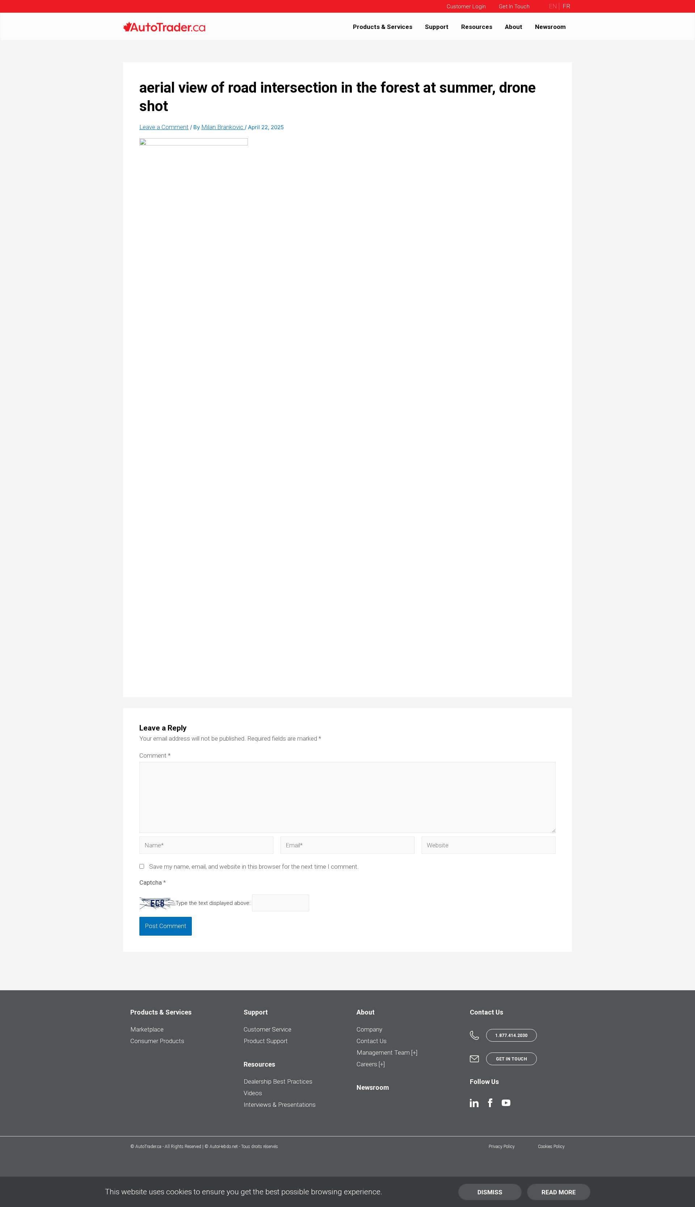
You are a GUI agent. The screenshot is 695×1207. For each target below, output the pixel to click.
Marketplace (147, 1029)
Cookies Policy (551, 1146)
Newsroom (550, 26)
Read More (559, 1192)
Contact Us (372, 1041)
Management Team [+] (387, 1052)
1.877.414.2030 (511, 1035)
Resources (476, 26)
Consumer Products (157, 1041)
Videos (253, 1093)
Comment (154, 755)
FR (565, 6)
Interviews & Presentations (280, 1104)
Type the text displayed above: (213, 903)
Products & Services (382, 26)
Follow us (484, 1081)
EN (553, 6)
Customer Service (267, 1029)
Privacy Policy (502, 1146)
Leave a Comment (164, 127)
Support (436, 26)
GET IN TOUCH (511, 1059)
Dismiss (489, 1192)
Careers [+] (371, 1064)
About (513, 26)
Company (369, 1029)
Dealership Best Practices (278, 1081)
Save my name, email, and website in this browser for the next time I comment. (254, 866)
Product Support (266, 1041)
